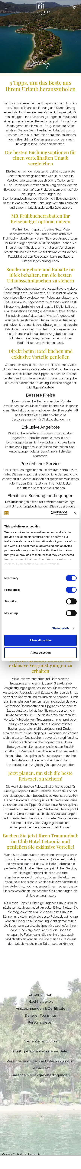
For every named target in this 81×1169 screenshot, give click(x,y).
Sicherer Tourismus (41, 1015)
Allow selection (41, 652)
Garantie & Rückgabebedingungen (40, 1075)
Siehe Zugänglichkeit (42, 1041)
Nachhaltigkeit (40, 1001)
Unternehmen (40, 995)
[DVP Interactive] (69, 1154)
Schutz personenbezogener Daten (41, 1051)
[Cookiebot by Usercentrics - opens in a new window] (51, 513)
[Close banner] (75, 513)
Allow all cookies (40, 640)
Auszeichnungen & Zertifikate (40, 1008)
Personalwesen (40, 1022)
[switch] (71, 590)
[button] (74, 7)
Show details (60, 628)
